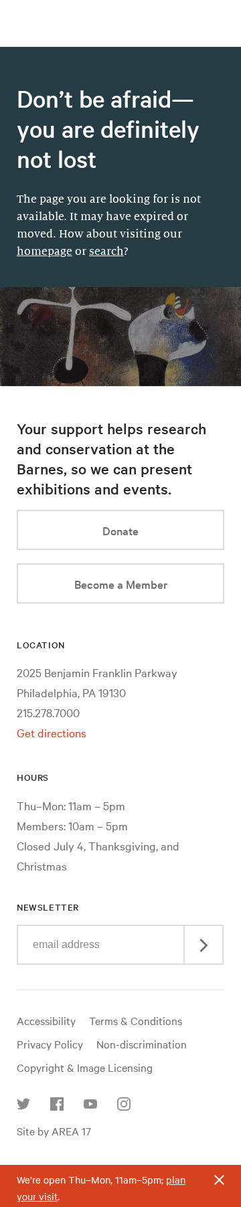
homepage (44, 252)
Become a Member (120, 583)
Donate (120, 530)
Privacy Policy (50, 1043)
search (106, 252)
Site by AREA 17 (54, 1130)
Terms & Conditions (135, 1020)
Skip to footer (120, 12)
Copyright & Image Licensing (85, 1067)
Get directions (51, 732)
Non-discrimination (141, 1043)
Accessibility (46, 1020)
